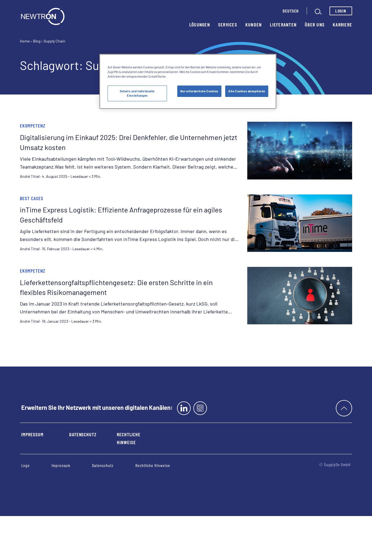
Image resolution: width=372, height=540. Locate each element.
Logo (25, 465)
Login (340, 10)
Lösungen (199, 25)
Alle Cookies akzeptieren (246, 91)
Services (227, 25)
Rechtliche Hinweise (129, 438)
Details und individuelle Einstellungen (137, 93)
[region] (187, 81)
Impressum (32, 434)
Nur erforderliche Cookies (199, 91)
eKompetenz (32, 126)
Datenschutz (82, 434)
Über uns (315, 25)
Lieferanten (283, 25)
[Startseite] (43, 16)
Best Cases (31, 198)
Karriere (342, 25)
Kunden (253, 25)
